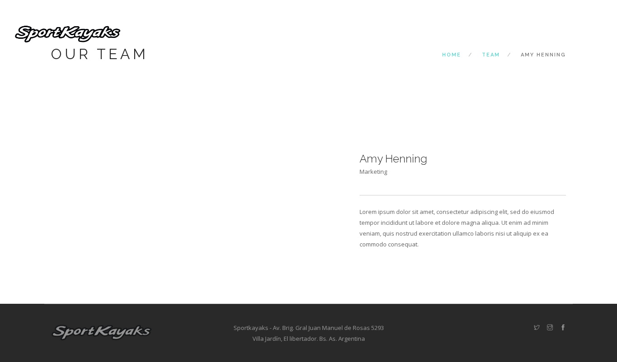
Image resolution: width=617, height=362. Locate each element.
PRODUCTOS (419, 33)
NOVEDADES (469, 33)
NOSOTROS (369, 33)
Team (491, 55)
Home (451, 55)
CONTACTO (518, 33)
